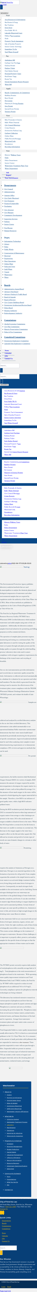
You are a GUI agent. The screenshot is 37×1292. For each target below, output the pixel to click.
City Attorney (9, 210)
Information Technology (12, 241)
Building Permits (10, 95)
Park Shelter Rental (11, 71)
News (7, 350)
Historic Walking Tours (13, 155)
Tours (8, 1176)
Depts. (7, 237)
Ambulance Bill (10, 60)
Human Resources (10, 231)
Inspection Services (10, 219)
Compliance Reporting (14, 1106)
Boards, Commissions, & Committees (17, 93)
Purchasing (8, 206)
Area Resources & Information (15, 20)
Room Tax (8, 79)
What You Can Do (12, 1182)
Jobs (6, 356)
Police (6, 247)
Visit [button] (8, 151)
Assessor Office (9, 195)
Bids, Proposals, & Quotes (13, 120)
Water (6, 277)
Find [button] (8, 15)
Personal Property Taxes (13, 74)
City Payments (9, 201)
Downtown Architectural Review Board (17, 305)
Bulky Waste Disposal (12, 122)
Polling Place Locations (12, 36)
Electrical (7, 256)
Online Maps (9, 136)
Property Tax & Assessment (14, 41)
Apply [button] (8, 89)
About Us (8, 1092)
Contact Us (9, 359)
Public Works (8, 249)
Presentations (11, 1179)
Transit (6, 272)
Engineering (8, 258)
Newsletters (9, 144)
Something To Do (11, 49)
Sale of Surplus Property (13, 44)
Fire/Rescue (8, 228)
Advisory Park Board (11, 292)
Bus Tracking (9, 25)
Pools (6, 38)
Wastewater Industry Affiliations (17, 1111)
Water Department (11, 168)
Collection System (13, 1119)
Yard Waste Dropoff (11, 52)
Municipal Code (10, 141)
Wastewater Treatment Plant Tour (16, 166)
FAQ (8, 1185)
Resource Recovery (13, 1163)
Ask (7, 173)
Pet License (8, 101)
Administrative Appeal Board (14, 289)
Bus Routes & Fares (11, 22)
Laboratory (10, 1125)
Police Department (11, 160)
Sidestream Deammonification (17, 1166)
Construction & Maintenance (14, 253)
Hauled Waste (11, 1152)
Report (8, 175)
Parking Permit (10, 66)
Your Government (11, 178)
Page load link (5, 1291)
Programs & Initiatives (13, 1141)
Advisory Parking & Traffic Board (15, 294)
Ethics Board (8, 308)
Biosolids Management (14, 1146)
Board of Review (10, 300)
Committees (6, 1229)
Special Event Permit (12, 109)
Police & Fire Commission (13, 332)
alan (9, 563)
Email (9, 1287)
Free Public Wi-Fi (11, 30)
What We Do (9, 1116)
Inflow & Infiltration (13, 1158)
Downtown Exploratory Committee (16, 341)
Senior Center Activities (13, 47)
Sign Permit (9, 106)
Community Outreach (13, 1173)
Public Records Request (13, 139)
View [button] (8, 116)
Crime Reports (10, 128)
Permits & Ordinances (14, 1098)
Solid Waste (8, 269)
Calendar (8, 353)
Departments (10, 185)
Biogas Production (13, 1149)
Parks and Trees (9, 266)
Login (3, 1287)
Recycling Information (12, 147)
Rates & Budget (12, 1103)
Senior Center (10, 163)
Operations (10, 1130)
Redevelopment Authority (13, 313)
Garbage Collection (11, 133)
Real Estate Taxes (10, 76)
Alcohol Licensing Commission (14, 324)
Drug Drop (8, 28)
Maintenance (11, 1127)
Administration (9, 192)
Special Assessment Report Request (17, 82)
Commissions (10, 320)
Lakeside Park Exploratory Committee (17, 344)
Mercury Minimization (14, 1160)
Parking (7, 222)
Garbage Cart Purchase (12, 63)
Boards (7, 285)
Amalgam (10, 1144)
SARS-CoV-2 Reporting (14, 1109)
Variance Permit (10, 112)
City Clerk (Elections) (11, 198)
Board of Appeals (10, 297)
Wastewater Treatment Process (17, 1122)
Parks (6, 158)
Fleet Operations (10, 261)
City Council (8, 189)
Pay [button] (7, 56)
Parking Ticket (10, 68)
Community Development (13, 215)
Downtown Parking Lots (13, 131)
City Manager (9, 213)
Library (6, 244)
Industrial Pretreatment (15, 1155)
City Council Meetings (12, 125)
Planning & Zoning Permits (14, 103)
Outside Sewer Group (14, 1100)
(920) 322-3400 (10, 1207)
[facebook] (1, 1213)
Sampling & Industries (14, 1133)
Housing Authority (10, 311)
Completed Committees (14, 337)
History (9, 1095)
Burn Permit (9, 98)
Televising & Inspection (15, 1136)
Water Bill (8, 84)
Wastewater (8, 275)
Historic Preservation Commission (16, 329)
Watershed (10, 1169)
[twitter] (3, 1213)
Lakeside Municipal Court (13, 33)
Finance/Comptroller (11, 203)
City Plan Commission (11, 327)
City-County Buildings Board (14, 302)
